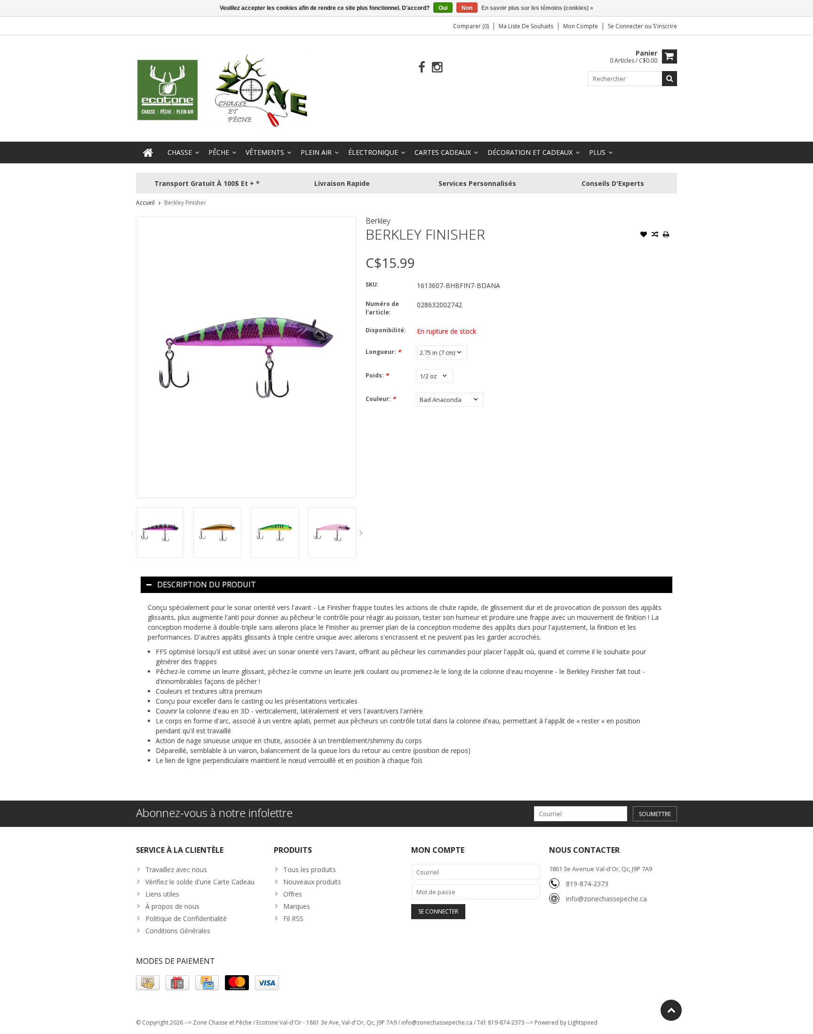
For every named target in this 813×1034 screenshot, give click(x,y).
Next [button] (361, 532)
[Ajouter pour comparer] (655, 235)
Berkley (378, 221)
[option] (160, 532)
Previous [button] (132, 532)
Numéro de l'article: (382, 308)
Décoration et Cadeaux (530, 152)
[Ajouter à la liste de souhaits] (643, 235)
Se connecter (626, 26)
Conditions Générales (177, 930)
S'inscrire (665, 26)
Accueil (145, 203)
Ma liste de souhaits (526, 26)
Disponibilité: (386, 330)
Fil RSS (293, 918)
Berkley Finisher (185, 203)
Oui (442, 8)
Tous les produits (309, 869)
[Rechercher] (669, 78)
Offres (292, 894)
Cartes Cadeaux (442, 152)
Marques (296, 906)
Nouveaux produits (312, 881)
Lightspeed (583, 1022)
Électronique (373, 152)
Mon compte (580, 26)
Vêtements (265, 152)
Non (467, 8)
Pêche (218, 152)
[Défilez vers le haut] (671, 1010)
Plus (597, 152)
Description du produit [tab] (206, 584)
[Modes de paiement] (147, 982)
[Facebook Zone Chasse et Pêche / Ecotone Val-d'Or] (422, 67)
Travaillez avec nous (176, 869)
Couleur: (381, 399)
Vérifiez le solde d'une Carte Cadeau (200, 881)
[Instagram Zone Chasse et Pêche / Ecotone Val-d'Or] (437, 67)
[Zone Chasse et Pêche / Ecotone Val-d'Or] (223, 90)
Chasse (179, 152)
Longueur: (383, 352)
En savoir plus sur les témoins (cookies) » (537, 8)
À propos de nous (172, 906)
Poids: (377, 375)
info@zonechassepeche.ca (606, 898)
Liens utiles (162, 894)
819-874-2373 (587, 883)
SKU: (372, 285)
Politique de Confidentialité (186, 918)
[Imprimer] (666, 235)
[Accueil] (148, 152)
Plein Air (316, 152)
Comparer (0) (471, 26)
